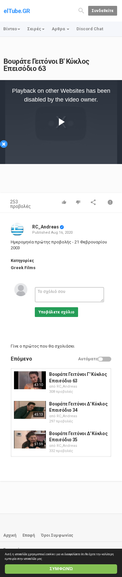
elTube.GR (17, 10)
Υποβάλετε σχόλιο (56, 312)
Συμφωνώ (61, 568)
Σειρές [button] (34, 28)
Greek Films (23, 267)
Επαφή (28, 535)
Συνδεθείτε (103, 10)
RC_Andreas (45, 226)
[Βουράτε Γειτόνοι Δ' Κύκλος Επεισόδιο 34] (30, 410)
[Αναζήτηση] (81, 10)
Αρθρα (59, 28)
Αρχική (9, 535)
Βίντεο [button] (10, 28)
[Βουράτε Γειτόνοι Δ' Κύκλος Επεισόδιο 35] (30, 439)
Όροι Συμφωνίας (57, 535)
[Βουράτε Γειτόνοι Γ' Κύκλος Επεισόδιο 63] (30, 380)
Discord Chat (89, 28)
